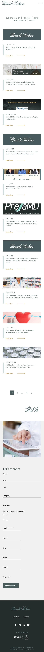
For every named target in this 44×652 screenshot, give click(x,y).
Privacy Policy (29, 647)
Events (32, 21)
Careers (26, 616)
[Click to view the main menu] (40, 3)
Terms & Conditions (16, 647)
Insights (26, 18)
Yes (7, 515)
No (7, 520)
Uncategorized (19, 21)
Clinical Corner (13, 18)
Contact (16, 616)
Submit (8, 585)
